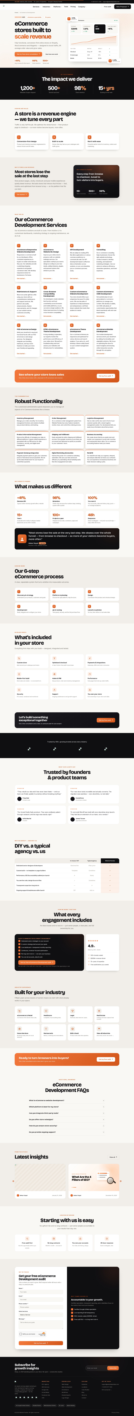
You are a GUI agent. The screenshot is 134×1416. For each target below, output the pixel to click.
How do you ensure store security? (66, 1126)
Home (16, 12)
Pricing (73, 7)
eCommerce (65, 1389)
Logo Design (65, 1398)
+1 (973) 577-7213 (96, 1)
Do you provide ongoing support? (66, 1132)
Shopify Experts (66, 1395)
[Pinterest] (32, 1397)
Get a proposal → (107, 1389)
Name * (21, 1288)
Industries (47, 7)
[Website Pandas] (8, 6)
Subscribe (112, 1368)
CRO (43, 1398)
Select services (23, 1311)
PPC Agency (45, 1384)
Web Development (67, 1387)
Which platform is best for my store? (66, 1107)
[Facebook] (16, 1397)
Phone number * (23, 1303)
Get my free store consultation (28, 54)
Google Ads (45, 1389)
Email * (21, 1296)
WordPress (65, 1392)
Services (36, 7)
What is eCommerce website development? (66, 1100)
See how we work (52, 54)
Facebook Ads (46, 1395)
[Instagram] (36, 1397)
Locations (84, 1387)
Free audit (107, 7)
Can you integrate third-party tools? (66, 1113)
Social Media (45, 1392)
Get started (22, 194)
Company (82, 7)
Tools (66, 7)
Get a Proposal (122, 7)
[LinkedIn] (28, 1397)
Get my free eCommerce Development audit (37, 962)
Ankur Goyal (23, 1195)
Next (121, 1181)
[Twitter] (20, 1397)
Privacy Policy (115, 1412)
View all (113, 1157)
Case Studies (85, 1389)
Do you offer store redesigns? (66, 1120)
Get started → (21, 278)
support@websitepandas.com (111, 1)
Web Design (65, 1384)
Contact (84, 1398)
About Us (84, 1395)
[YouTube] (24, 1397)
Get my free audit (106, 376)
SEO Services (45, 1387)
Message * (22, 1319)
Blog (83, 1392)
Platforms (58, 7)
